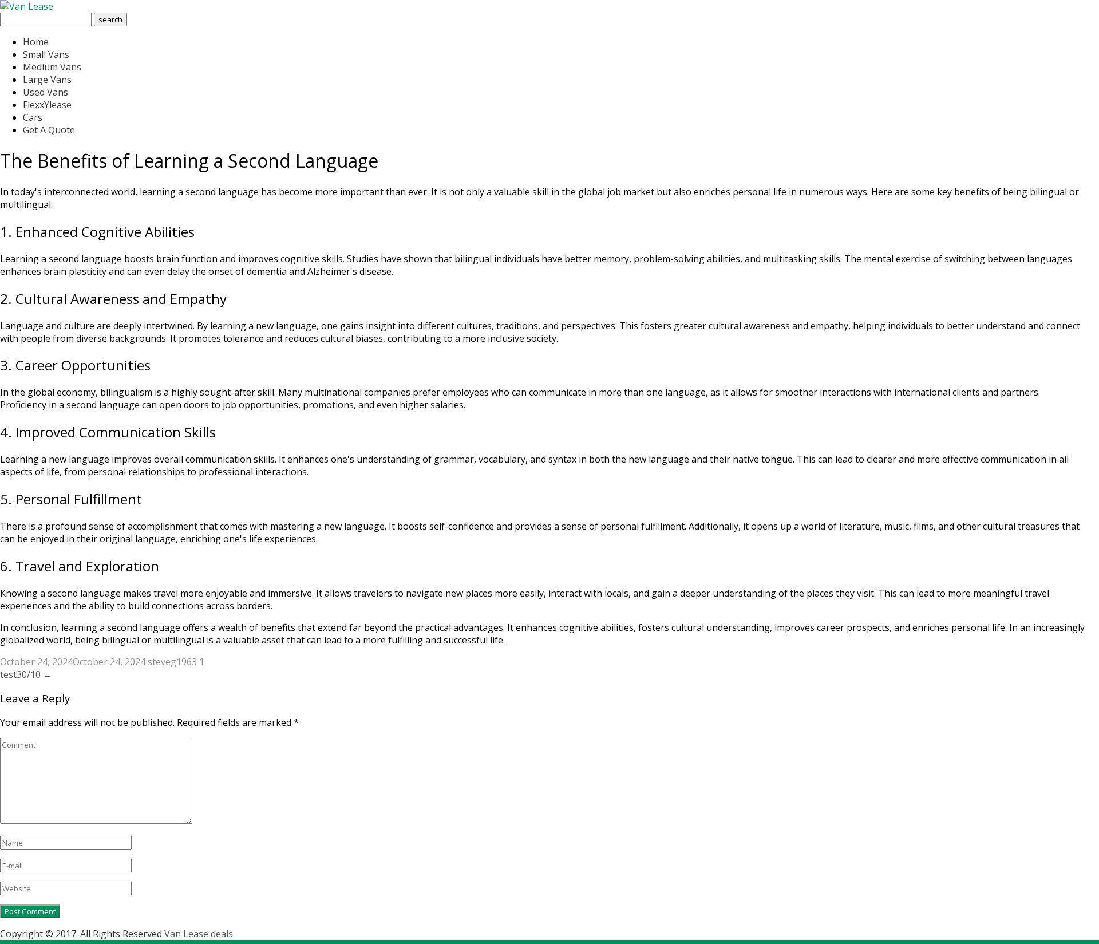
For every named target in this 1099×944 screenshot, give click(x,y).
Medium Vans (52, 67)
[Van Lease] (26, 6)
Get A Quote (49, 130)
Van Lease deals (198, 933)
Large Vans (47, 79)
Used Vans (45, 92)
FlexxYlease (47, 104)
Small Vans (46, 54)
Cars (32, 117)
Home (36, 41)
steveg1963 (172, 661)
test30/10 (26, 674)
